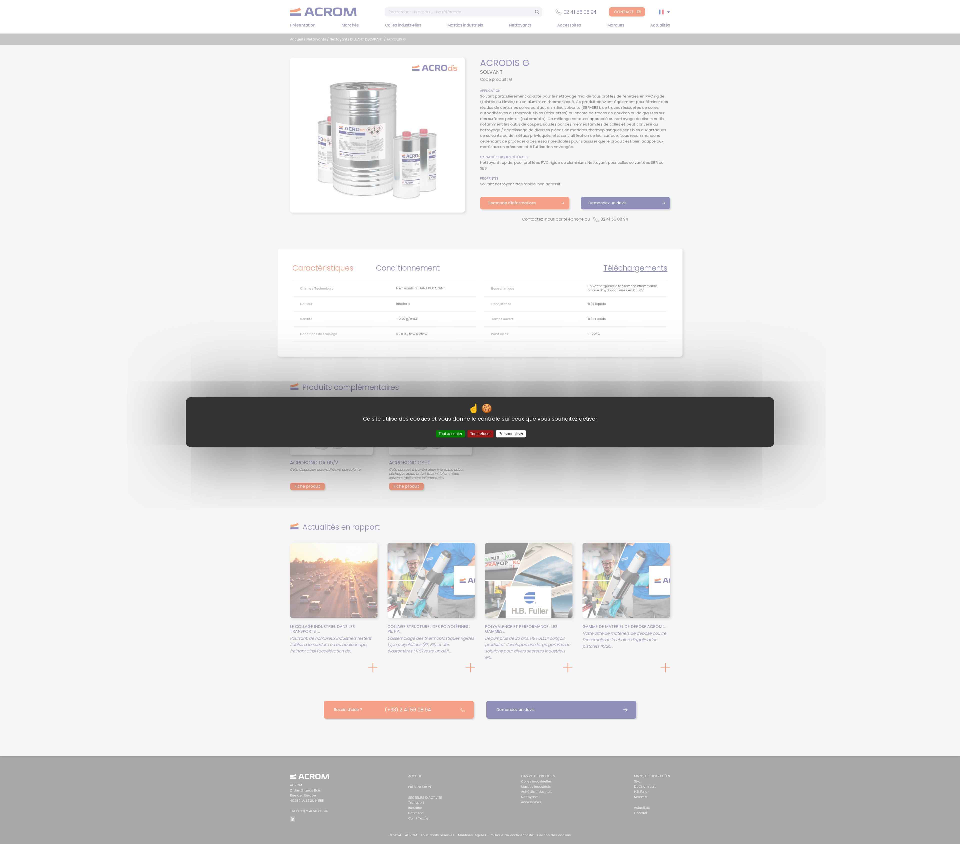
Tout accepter (450, 434)
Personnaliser (510, 434)
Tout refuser (480, 434)
